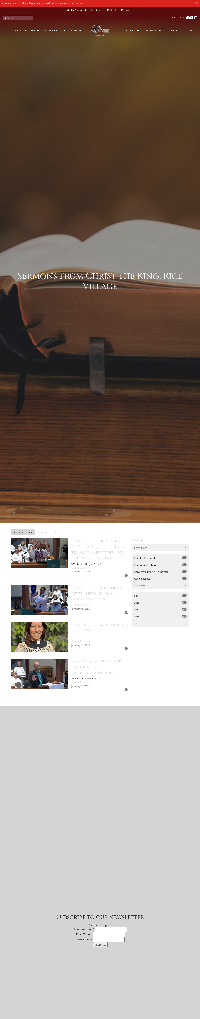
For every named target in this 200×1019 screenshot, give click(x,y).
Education (128, 30)
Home (8, 30)
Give (190, 30)
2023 (159, 616)
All (136, 623)
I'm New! (35, 30)
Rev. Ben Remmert (159, 557)
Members (152, 30)
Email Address (84, 929)
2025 (159, 602)
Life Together (52, 30)
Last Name (84, 939)
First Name (84, 934)
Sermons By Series (47, 532)
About (19, 30)
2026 (159, 595)
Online (73, 30)
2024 (159, 609)
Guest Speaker (159, 578)
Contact (174, 30)
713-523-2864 (178, 17)
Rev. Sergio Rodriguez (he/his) (159, 571)
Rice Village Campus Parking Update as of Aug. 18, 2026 (53, 3)
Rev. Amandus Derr (159, 564)
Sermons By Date (22, 532)
